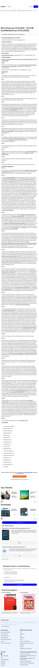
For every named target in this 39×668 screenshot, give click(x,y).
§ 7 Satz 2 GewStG (8, 210)
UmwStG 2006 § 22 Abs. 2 (8, 55)
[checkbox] (3, 580)
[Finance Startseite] (3, 6)
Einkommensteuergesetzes (9, 179)
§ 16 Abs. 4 (16, 227)
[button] (35, 6)
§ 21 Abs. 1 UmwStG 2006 (18, 216)
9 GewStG (11, 181)
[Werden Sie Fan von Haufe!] (1, 654)
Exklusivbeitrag (14, 497)
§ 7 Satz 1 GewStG (10, 177)
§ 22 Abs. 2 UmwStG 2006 (17, 392)
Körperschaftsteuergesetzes (27, 179)
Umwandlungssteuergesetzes (22, 287)
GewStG (27, 153)
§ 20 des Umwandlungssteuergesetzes (13, 108)
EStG (11, 140)
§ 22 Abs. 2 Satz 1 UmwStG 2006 (9, 229)
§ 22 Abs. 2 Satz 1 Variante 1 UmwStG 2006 (19, 261)
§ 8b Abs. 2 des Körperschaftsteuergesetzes (14, 223)
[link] (2, 11)
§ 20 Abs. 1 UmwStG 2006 (27, 214)
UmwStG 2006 (13, 110)
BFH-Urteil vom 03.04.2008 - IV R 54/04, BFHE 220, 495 (23, 353)
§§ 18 (34, 287)
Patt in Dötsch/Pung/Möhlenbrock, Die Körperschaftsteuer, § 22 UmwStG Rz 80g (19, 242)
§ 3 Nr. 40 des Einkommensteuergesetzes (15, 138)
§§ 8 (5, 181)
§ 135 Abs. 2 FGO (24, 420)
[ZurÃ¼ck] (35, 502)
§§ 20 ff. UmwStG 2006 (8, 310)
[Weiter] (37, 502)
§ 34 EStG (23, 227)
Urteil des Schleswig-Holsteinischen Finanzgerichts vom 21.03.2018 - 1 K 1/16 (19, 65)
